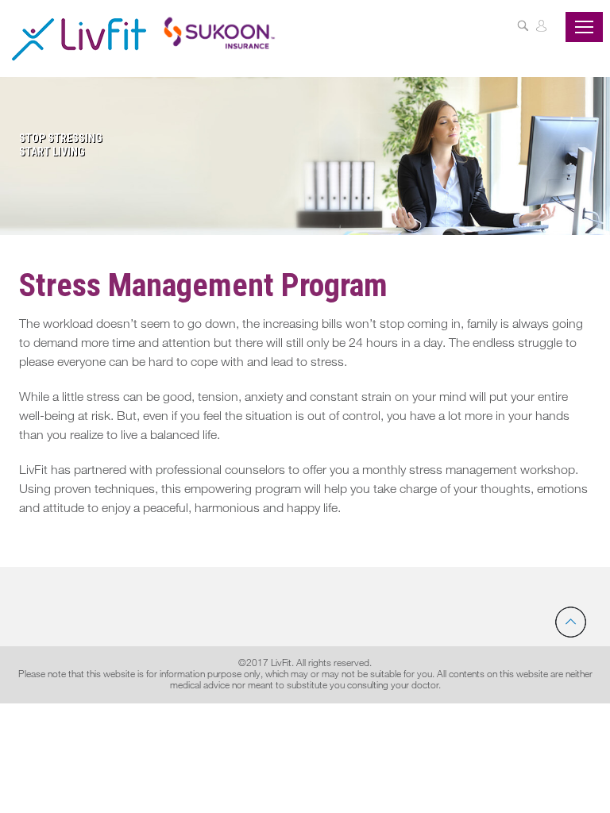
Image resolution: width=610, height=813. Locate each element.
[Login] (541, 27)
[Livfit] (79, 38)
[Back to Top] (570, 622)
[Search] (523, 27)
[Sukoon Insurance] (219, 32)
